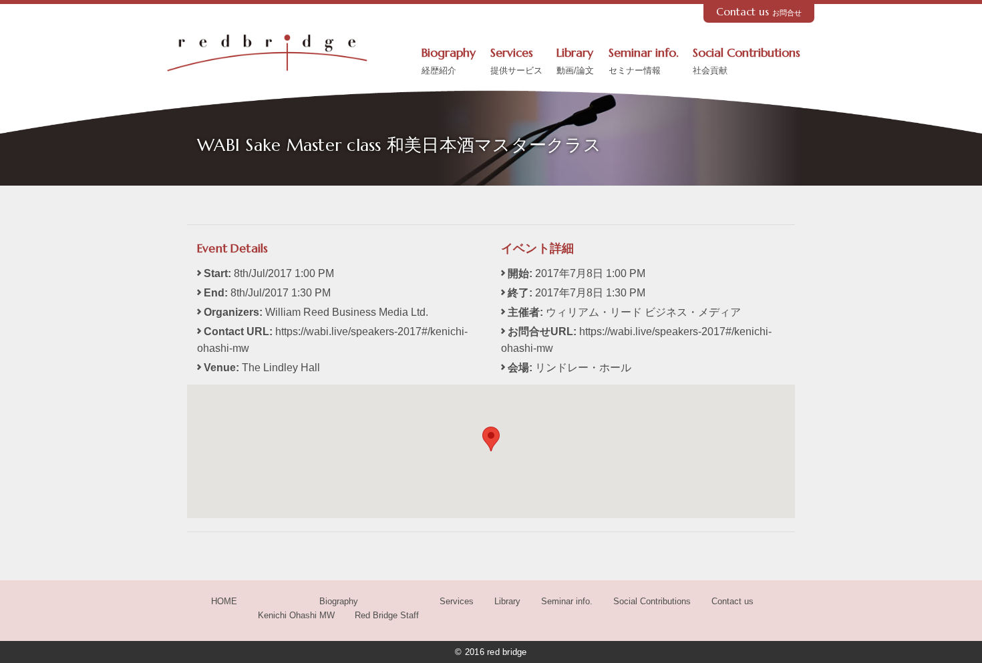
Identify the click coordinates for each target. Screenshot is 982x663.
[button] (491, 439)
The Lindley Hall (281, 367)
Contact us (759, 11)
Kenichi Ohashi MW (296, 615)
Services (516, 60)
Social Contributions (746, 60)
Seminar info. (644, 60)
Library (575, 60)
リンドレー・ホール (583, 367)
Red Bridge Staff (387, 615)
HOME (224, 601)
